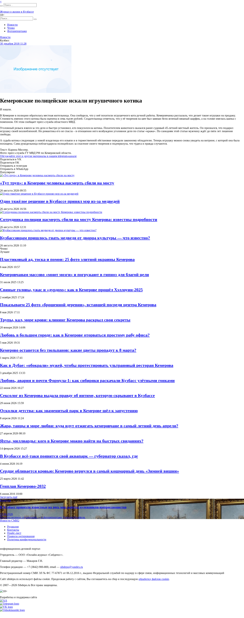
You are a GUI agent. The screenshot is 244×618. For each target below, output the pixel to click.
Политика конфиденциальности (26, 539)
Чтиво (11, 27)
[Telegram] (9, 603)
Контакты (13, 529)
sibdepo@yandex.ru (71, 566)
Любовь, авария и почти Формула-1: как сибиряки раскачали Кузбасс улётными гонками (87, 380)
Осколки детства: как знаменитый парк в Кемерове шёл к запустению (69, 410)
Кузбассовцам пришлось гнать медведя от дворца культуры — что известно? (75, 238)
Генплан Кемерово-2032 (23, 486)
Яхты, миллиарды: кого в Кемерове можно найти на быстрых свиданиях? (71, 441)
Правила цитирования (20, 536)
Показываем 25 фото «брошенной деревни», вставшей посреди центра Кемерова (78, 304)
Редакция (13, 526)
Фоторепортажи (17, 31)
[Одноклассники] (12, 610)
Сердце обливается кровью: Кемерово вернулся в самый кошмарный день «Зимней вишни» (89, 471)
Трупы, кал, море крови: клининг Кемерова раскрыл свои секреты (65, 320)
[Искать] (1, 5)
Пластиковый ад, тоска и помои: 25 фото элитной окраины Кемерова (67, 259)
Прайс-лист (14, 533)
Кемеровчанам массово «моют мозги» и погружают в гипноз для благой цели (74, 274)
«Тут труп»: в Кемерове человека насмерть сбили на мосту (57, 183)
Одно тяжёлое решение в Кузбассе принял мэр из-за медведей (60, 201)
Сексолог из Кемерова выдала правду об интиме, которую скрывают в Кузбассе (77, 395)
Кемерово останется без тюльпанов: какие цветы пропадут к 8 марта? (68, 350)
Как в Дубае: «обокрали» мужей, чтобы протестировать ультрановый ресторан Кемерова (86, 365)
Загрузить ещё (8, 497)
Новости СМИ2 (9, 520)
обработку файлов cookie (154, 579)
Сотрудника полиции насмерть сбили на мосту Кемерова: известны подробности (78, 219)
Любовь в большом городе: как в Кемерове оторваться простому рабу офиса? (75, 335)
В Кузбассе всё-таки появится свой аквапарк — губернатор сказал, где (69, 456)
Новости (12, 24)
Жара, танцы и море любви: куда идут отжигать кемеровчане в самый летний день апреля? (89, 425)
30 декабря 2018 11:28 (13, 43)
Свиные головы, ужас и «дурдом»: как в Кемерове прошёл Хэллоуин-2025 (71, 289)
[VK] (6, 606)
